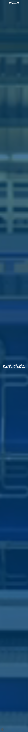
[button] (1, 2)
